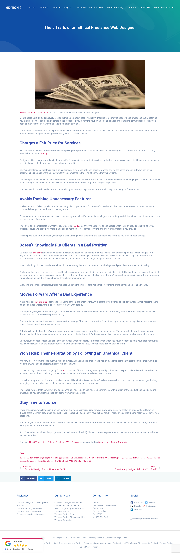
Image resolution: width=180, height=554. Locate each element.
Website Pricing (61, 511)
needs (76, 225)
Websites (75, 460)
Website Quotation (63, 520)
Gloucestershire (97, 457)
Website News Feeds (39, 112)
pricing (44, 153)
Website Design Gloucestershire (69, 517)
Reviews (151, 458)
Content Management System (68, 502)
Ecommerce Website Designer (31, 514)
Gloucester (80, 458)
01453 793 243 (100, 517)
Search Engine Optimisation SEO (69, 508)
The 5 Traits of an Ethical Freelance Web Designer (55, 442)
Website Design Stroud (65, 514)
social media (36, 461)
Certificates (26, 458)
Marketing (140, 458)
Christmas (38, 458)
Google (113, 458)
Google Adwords (126, 458)
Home (23, 112)
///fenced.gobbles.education (144, 518)
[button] (28, 478)
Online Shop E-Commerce (66, 505)
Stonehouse (49, 461)
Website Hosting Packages (29, 508)
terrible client (41, 301)
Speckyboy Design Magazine (113, 442)
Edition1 (68, 458)
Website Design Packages (29, 511)
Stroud (62, 460)
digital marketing (54, 458)
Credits (123, 537)
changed (37, 252)
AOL (65, 370)
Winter (87, 461)
